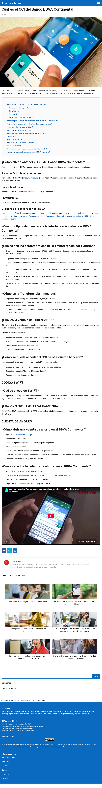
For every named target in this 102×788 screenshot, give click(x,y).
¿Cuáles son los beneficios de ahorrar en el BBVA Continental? (28, 152)
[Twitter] (9, 550)
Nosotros (5, 766)
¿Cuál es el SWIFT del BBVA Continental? (21, 143)
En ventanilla (13, 114)
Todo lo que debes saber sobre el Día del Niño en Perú (18, 730)
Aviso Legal (5, 761)
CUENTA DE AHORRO (14, 146)
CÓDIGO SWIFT (12, 136)
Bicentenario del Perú (11, 3)
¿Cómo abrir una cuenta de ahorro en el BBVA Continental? (27, 149)
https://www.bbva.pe (31, 178)
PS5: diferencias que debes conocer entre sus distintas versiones (22, 726)
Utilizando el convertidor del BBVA (21, 117)
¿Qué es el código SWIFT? (16, 140)
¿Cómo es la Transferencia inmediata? (20, 127)
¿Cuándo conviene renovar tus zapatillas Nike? (16, 724)
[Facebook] (4, 550)
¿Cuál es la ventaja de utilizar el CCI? (19, 130)
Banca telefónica (14, 111)
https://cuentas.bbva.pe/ (23, 434)
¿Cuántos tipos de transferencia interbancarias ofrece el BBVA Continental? (33, 121)
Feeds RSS (5, 774)
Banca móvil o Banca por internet (20, 108)
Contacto (5, 778)
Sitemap (4, 770)
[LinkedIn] (15, 550)
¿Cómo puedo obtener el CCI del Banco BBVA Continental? (27, 104)
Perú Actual (16, 561)
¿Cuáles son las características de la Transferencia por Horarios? (29, 124)
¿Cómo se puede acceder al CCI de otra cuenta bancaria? (26, 133)
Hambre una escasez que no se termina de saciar (17, 728)
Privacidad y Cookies (8, 757)
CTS (41, 350)
